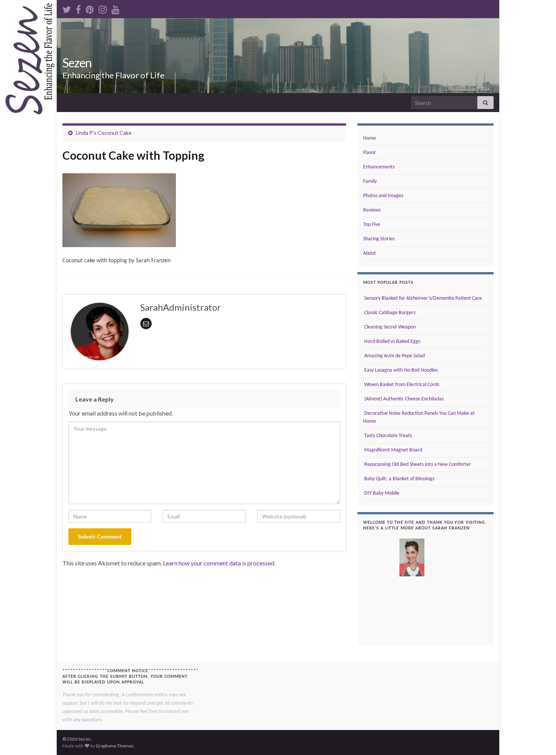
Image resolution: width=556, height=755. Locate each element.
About (369, 253)
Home (369, 138)
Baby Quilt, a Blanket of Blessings (398, 479)
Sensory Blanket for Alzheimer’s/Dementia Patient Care (422, 298)
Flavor (369, 153)
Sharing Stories (378, 239)
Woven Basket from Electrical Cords (401, 385)
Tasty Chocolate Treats (387, 436)
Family (370, 181)
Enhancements (378, 167)
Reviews (372, 210)
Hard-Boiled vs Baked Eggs (391, 341)
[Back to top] (539, 738)
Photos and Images (383, 196)
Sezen (77, 62)
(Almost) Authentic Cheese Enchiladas (403, 399)
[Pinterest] (90, 8)
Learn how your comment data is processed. (219, 563)
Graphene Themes (115, 746)
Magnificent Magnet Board (392, 450)
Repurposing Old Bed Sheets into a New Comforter (417, 464)
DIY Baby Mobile (381, 493)
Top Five (371, 224)
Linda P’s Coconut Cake (104, 132)
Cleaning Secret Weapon (389, 327)
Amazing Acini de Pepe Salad (394, 356)
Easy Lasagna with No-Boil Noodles (400, 370)
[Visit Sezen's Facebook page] (78, 8)
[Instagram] (103, 8)
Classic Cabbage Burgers (389, 313)
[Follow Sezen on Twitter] (66, 8)
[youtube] (116, 8)
